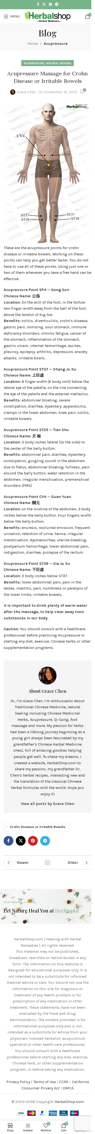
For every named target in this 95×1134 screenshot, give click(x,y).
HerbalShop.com (69, 1101)
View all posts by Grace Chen (47, 803)
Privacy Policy (18, 1081)
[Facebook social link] (38, 4)
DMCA (68, 1088)
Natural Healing (58, 63)
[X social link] (44, 4)
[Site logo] (47, 16)
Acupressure (56, 43)
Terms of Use (44, 1081)
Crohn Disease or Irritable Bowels (37, 827)
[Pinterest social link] (50, 4)
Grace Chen (26, 92)
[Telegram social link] (57, 4)
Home (33, 43)
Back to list (47, 862)
